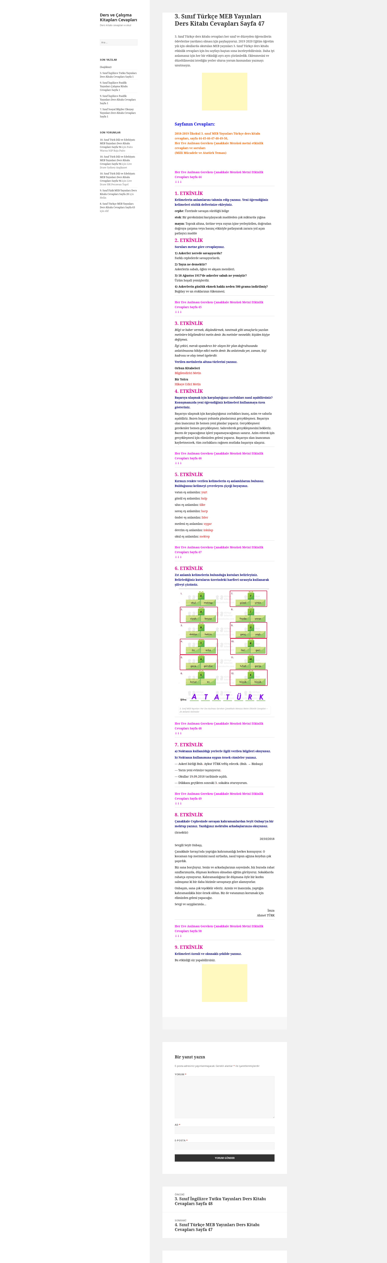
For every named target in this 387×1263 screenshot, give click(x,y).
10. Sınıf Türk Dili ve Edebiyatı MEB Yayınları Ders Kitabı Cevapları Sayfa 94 (117, 143)
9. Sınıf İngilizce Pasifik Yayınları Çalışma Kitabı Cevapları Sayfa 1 (114, 86)
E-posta (181, 1140)
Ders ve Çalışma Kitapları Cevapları (118, 17)
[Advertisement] (224, 91)
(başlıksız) (106, 67)
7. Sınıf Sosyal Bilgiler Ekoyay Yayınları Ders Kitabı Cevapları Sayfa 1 (118, 113)
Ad (177, 1124)
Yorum (180, 1074)
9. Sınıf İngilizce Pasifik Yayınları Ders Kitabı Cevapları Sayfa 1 (118, 99)
